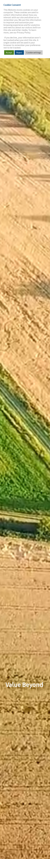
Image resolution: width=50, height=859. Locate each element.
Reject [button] (19, 52)
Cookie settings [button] (33, 52)
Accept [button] (9, 52)
